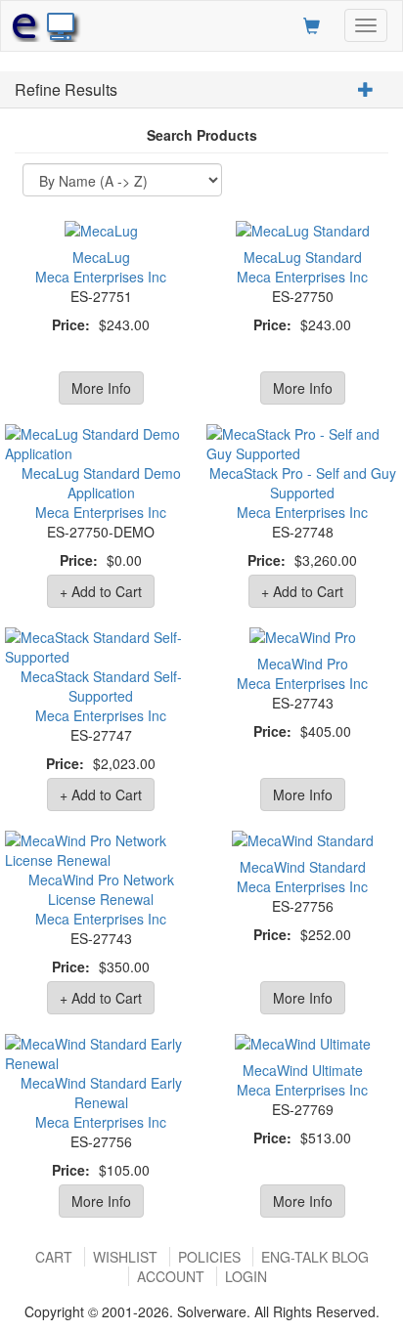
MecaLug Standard (303, 257)
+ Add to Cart (101, 591)
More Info (101, 388)
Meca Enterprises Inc (100, 276)
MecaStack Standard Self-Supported (101, 686)
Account (170, 1276)
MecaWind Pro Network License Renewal (101, 889)
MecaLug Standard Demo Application (101, 482)
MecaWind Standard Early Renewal (101, 1092)
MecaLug (101, 257)
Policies (209, 1257)
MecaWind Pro (302, 663)
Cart (53, 1257)
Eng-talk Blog (315, 1257)
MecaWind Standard (303, 867)
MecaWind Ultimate (303, 1070)
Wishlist (125, 1257)
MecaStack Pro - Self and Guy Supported (302, 482)
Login (246, 1276)
